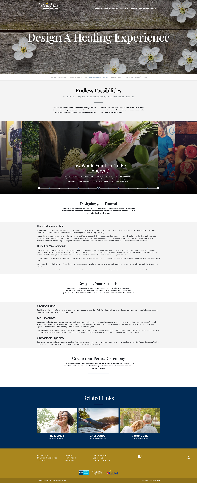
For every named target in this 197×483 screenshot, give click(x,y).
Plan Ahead (70, 458)
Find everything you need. (57, 438)
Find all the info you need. (140, 438)
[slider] (98, 188)
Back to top (188, 459)
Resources (57, 435)
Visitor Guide (140, 435)
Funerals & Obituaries (47, 458)
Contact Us (98, 458)
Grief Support (98, 435)
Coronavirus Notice (101, 460)
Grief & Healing (100, 455)
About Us (41, 460)
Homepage (42, 455)
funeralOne (156, 480)
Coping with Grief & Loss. (98, 438)
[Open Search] (195, 2)
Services (69, 455)
